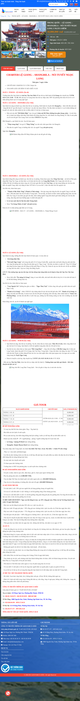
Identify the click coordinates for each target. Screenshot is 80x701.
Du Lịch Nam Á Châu (15, 645)
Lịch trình (21, 69)
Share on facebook (56, 61)
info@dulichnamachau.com (47, 1)
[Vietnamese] (76, 4)
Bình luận (60, 69)
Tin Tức (70, 10)
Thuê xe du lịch (62, 10)
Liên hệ (76, 10)
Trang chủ (16, 10)
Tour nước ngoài (43, 10)
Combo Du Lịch (53, 10)
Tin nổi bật (4, 658)
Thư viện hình (5, 661)
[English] (72, 4)
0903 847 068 (62, 1)
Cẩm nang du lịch (6, 655)
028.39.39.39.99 (26, 638)
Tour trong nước (32, 10)
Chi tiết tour (8, 69)
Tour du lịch (4, 652)
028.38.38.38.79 (15, 638)
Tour (9, 16)
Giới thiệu (23, 10)
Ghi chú (49, 69)
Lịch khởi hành (35, 69)
